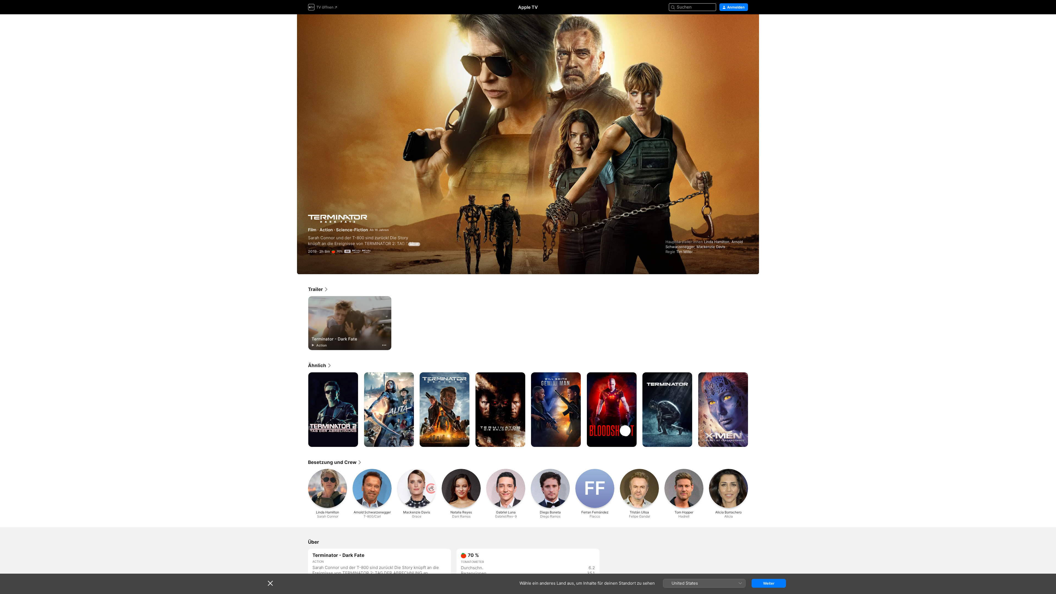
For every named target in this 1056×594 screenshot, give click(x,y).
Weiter (768, 583)
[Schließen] (270, 583)
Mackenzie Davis (711, 246)
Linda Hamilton (716, 242)
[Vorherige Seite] (302, 410)
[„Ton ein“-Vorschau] (744, 25)
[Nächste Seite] (753, 410)
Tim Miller (684, 251)
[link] (318, 289)
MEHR (414, 244)
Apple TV (528, 7)
